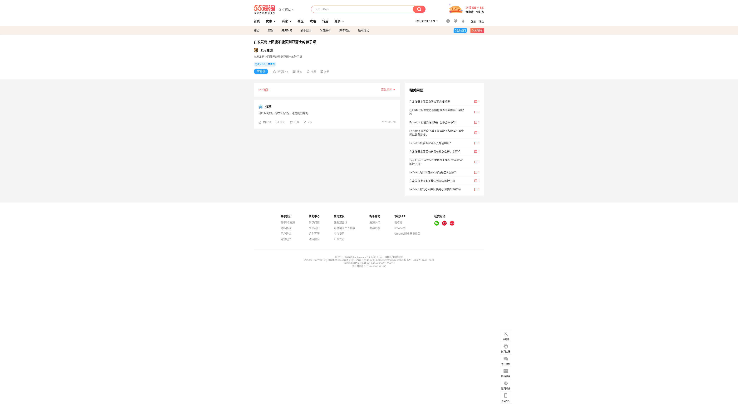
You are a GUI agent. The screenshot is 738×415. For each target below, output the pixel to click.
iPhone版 (400, 228)
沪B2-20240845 (365, 260)
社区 (256, 30)
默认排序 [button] (387, 89)
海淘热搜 (374, 228)
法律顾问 (314, 239)
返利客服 (314, 233)
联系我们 (314, 228)
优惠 (269, 21)
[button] (287, 9)
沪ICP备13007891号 (315, 260)
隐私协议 (286, 228)
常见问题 (314, 222)
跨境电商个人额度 (344, 228)
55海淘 (265, 9)
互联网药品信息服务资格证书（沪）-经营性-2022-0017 (405, 260)
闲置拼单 (325, 30)
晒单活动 (363, 30)
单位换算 (339, 233)
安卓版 (398, 222)
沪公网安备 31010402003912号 (369, 266)
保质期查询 (340, 222)
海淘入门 (374, 222)
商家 (285, 21)
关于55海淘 (288, 222)
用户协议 (286, 233)
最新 (270, 30)
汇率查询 (339, 239)
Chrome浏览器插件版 (407, 233)
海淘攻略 (286, 30)
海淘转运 (344, 30)
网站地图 (286, 239)
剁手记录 (306, 30)
